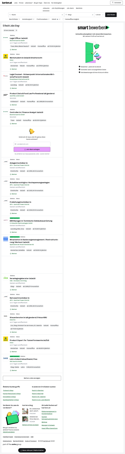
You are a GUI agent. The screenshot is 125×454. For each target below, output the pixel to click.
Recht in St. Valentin (39, 397)
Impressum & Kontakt (21, 437)
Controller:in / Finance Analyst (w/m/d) (26, 112)
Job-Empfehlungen (58, 8)
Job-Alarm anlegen (33, 149)
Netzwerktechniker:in (19, 298)
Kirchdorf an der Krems (26, 325)
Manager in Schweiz (48, 425)
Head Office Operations (49, 428)
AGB (32, 437)
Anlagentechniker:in (19, 163)
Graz (22, 229)
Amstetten (14, 66)
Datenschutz (7, 441)
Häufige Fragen (8, 437)
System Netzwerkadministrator (50, 418)
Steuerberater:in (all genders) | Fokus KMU (28, 317)
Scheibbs (21, 250)
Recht (7, 25)
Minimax (44, 422)
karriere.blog (27, 405)
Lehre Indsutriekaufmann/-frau (23, 359)
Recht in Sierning (37, 390)
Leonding (14, 85)
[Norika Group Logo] (12, 445)
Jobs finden (111, 15)
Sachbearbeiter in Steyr (11, 400)
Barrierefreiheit (18, 441)
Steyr (17, 25)
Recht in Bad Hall (37, 393)
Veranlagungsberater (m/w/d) (22, 278)
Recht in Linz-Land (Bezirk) (41, 400)
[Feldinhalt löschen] (62, 14)
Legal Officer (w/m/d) (19, 38)
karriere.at (46, 408)
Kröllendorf (14, 101)
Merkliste (79, 8)
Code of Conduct (31, 441)
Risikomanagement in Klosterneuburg (49, 413)
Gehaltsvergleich (9, 432)
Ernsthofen (14, 171)
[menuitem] (15, 19)
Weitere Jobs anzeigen (32, 378)
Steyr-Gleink (15, 367)
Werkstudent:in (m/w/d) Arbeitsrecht (26, 58)
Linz (12, 325)
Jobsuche (46, 8)
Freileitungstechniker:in (20, 202)
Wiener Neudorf (24, 46)
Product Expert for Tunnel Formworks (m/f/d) (29, 340)
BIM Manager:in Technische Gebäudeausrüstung (31, 221)
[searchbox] (32, 144)
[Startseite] (8, 2)
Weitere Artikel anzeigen (30, 425)
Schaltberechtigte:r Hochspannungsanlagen (30, 182)
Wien (17, 46)
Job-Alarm (70, 8)
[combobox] (36, 14)
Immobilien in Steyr (9, 397)
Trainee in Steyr (8, 390)
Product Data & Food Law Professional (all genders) (32, 93)
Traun (13, 46)
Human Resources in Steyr (12, 393)
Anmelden (117, 3)
